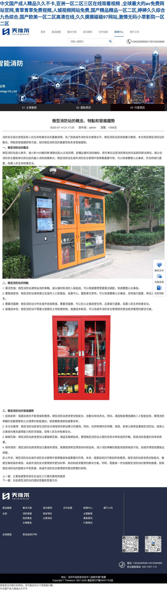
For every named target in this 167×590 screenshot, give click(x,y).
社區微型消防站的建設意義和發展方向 (35, 480)
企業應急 (27, 522)
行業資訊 (137, 107)
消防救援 (27, 513)
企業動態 (29, 107)
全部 (4, 513)
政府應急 (27, 518)
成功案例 (87, 31)
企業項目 (47, 518)
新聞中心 (118, 31)
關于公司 (134, 31)
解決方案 (71, 31)
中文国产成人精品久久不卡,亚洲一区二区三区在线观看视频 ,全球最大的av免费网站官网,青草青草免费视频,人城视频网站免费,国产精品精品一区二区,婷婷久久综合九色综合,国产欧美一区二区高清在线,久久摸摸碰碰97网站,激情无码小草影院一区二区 (82, 13)
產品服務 (56, 31)
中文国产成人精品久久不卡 (13, 588)
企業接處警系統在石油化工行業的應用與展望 (39, 476)
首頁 (43, 31)
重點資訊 (83, 107)
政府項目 (47, 513)
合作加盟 (103, 31)
